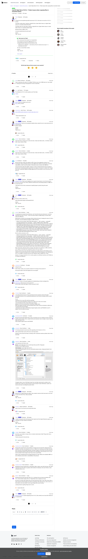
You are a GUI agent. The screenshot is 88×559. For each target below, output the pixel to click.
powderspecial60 (18, 315)
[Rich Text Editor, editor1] (32, 519)
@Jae (21, 181)
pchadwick (17, 328)
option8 (16, 212)
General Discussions (15, 2)
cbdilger (17, 432)
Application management (52, 543)
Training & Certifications (39, 539)
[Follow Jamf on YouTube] (16, 544)
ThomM (62, 37)
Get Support (22, 2)
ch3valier (17, 293)
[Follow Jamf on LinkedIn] (14, 544)
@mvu (16, 103)
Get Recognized (39, 2)
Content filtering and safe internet (69, 545)
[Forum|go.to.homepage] (4, 2)
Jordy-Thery (63, 40)
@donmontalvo (18, 123)
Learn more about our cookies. (66, 551)
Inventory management (51, 545)
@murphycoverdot (19, 495)
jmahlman (17, 406)
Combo (16, 93)
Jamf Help (37, 538)
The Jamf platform (50, 538)
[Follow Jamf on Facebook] (21, 544)
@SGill (16, 102)
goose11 (17, 138)
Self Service (65, 538)
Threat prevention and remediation (70, 543)
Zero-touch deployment (51, 539)
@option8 (17, 281)
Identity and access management (69, 539)
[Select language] (71, 2)
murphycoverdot (18, 446)
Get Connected (30, 2)
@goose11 (17, 181)
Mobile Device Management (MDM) (54, 541)
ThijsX (16, 17)
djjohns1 (16, 475)
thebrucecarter (63, 44)
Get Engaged (47, 2)
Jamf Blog (37, 543)
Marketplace (37, 545)
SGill (16, 80)
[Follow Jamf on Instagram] (18, 544)
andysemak (17, 265)
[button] (76, 2)
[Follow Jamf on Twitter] (11, 544)
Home (11, 5)
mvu (16, 90)
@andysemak (18, 282)
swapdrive (17, 341)
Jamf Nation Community (39, 541)
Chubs (62, 33)
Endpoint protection (67, 541)
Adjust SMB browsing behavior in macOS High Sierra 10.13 (26, 111)
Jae (16, 160)
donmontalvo (17, 110)
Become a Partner (38, 547)
